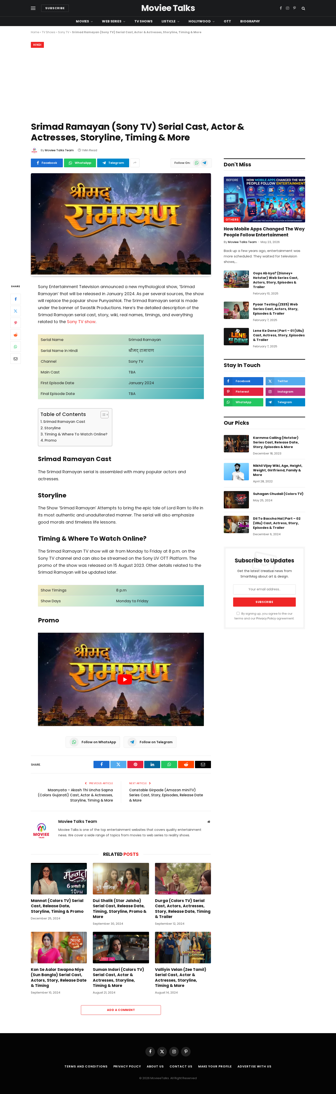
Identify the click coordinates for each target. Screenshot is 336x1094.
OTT (227, 21)
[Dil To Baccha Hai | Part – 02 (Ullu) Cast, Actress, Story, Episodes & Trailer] (236, 524)
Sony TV (63, 32)
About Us (155, 1066)
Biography (250, 21)
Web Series (111, 21)
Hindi (37, 45)
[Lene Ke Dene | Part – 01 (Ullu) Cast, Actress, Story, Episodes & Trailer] (236, 336)
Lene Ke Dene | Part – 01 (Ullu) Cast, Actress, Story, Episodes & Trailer (279, 335)
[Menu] (33, 8)
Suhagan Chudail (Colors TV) (278, 494)
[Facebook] (15, 299)
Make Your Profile (215, 1066)
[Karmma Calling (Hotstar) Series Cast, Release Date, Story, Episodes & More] (236, 443)
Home (35, 32)
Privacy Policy (266, 618)
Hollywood (200, 21)
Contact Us (181, 1066)
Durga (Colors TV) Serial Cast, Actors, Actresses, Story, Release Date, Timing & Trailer (183, 908)
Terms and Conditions (85, 1066)
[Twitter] (15, 311)
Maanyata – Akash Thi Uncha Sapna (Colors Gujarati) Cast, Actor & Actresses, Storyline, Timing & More (75, 795)
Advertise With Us (254, 1066)
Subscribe (55, 8)
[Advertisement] (168, 84)
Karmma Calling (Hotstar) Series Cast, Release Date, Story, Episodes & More (276, 442)
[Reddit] (15, 335)
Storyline (52, 428)
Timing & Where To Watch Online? (75, 434)
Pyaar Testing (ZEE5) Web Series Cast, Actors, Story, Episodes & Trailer (275, 309)
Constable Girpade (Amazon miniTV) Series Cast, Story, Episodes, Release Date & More (166, 795)
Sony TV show (81, 321)
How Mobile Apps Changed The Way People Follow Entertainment (264, 232)
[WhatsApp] (15, 347)
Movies (82, 21)
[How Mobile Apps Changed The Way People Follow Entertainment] (264, 199)
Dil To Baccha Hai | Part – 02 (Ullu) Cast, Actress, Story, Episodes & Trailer (277, 523)
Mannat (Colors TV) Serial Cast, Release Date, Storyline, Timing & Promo (57, 906)
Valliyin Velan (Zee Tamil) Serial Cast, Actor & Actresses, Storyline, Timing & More (180, 977)
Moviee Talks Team (59, 150)
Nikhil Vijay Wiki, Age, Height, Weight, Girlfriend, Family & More (277, 470)
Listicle (169, 21)
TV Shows (143, 21)
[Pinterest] (15, 323)
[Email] (15, 359)
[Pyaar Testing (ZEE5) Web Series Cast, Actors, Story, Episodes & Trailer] (236, 310)
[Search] (303, 8)
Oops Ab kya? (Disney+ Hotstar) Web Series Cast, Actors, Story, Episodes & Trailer (275, 280)
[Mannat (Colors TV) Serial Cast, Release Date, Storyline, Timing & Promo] (59, 878)
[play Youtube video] (125, 679)
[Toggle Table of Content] (102, 415)
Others (232, 219)
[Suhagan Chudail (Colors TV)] (236, 499)
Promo (51, 440)
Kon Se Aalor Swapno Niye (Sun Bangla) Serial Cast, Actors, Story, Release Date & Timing (58, 977)
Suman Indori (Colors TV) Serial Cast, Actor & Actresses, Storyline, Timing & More (118, 977)
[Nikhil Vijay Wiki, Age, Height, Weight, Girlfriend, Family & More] (236, 471)
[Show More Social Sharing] (134, 163)
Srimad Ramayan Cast (64, 421)
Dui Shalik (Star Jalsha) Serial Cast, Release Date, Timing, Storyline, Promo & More (120, 908)
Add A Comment (121, 1010)
